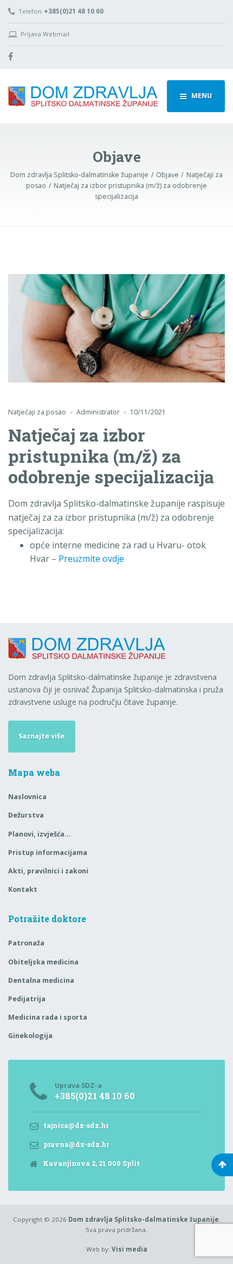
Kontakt (22, 889)
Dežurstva (26, 815)
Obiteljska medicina (43, 962)
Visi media (129, 1249)
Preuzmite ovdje (91, 559)
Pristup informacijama (47, 852)
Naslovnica (27, 796)
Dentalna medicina (41, 980)
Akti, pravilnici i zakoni (48, 871)
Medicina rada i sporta (47, 1017)
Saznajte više (41, 736)
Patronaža (26, 943)
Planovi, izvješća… (39, 834)
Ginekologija (30, 1035)
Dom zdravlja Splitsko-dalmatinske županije (143, 1219)
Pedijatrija (27, 998)
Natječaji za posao (37, 412)
